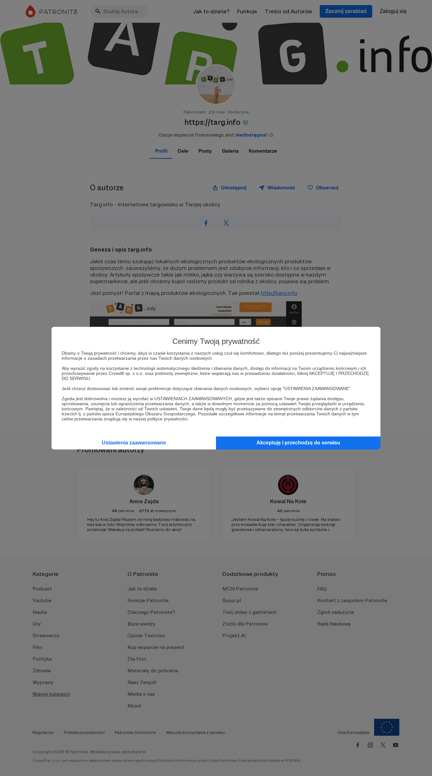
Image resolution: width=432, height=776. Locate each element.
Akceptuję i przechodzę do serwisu (298, 442)
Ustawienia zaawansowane (134, 442)
